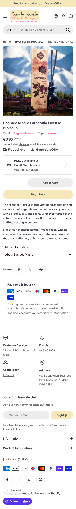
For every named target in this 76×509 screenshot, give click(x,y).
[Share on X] (30, 269)
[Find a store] (56, 16)
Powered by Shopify (47, 493)
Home (7, 41)
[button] (38, 247)
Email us (8, 375)
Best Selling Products (29, 41)
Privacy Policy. (11, 429)
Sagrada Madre (23, 133)
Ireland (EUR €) (18, 459)
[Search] (68, 29)
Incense (51, 133)
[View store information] (67, 165)
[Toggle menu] (5, 16)
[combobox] (38, 29)
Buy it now (38, 194)
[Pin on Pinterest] (41, 269)
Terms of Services (51, 425)
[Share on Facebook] (19, 269)
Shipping (24, 143)
